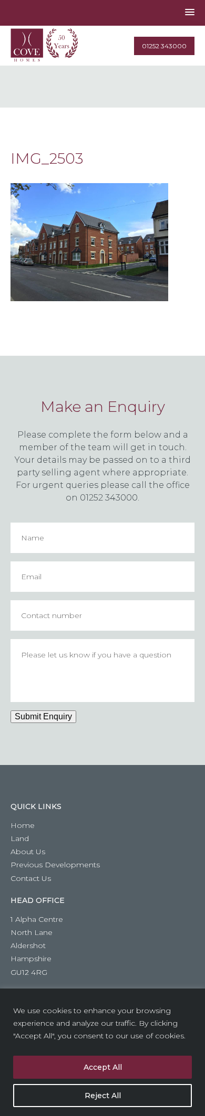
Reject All (103, 1095)
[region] (102, 1052)
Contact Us (31, 878)
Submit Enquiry (43, 716)
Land (20, 838)
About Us (28, 851)
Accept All (103, 1067)
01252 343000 (164, 46)
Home (23, 825)
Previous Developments (55, 864)
